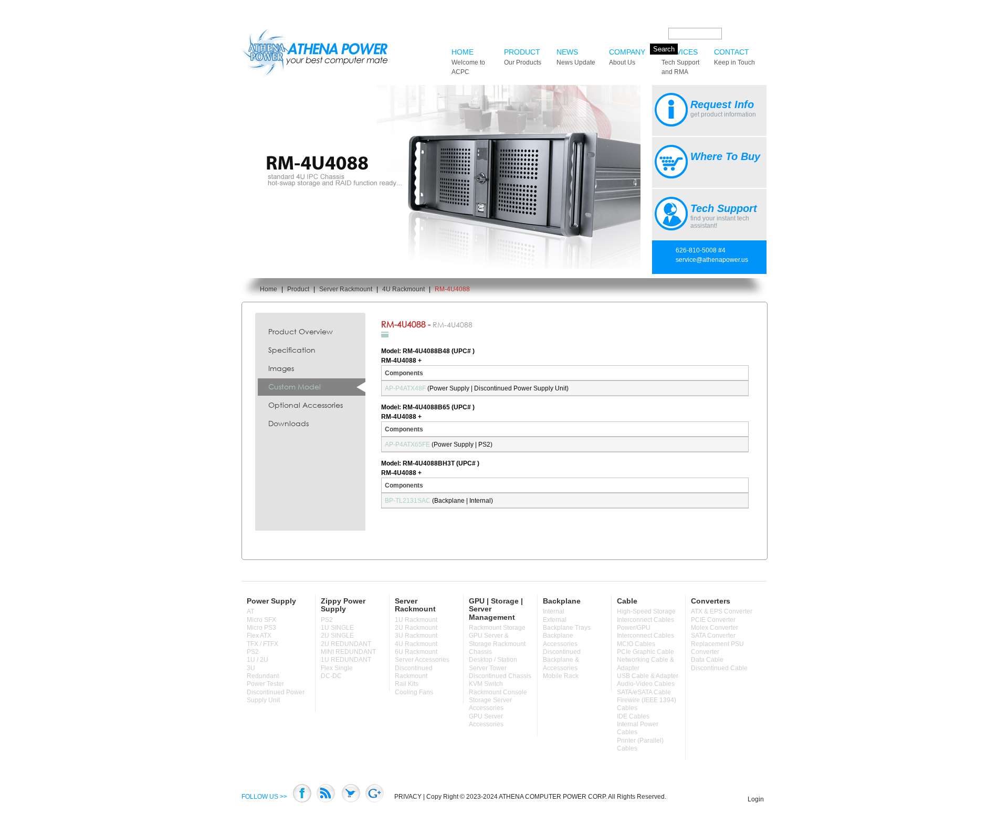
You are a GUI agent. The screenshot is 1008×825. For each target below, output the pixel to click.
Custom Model (294, 387)
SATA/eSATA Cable (644, 692)
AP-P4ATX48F (405, 388)
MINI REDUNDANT (348, 652)
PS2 (253, 652)
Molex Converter (714, 628)
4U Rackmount (403, 289)
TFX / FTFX (262, 644)
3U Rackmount (416, 635)
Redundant (263, 676)
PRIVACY (408, 796)
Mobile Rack (561, 676)
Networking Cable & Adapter (645, 664)
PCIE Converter (713, 620)
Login (756, 799)
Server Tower (488, 668)
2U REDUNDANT (346, 644)
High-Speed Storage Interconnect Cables (646, 615)
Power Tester (265, 684)
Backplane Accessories (560, 639)
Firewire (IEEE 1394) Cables (646, 704)
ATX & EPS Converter (721, 611)
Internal (553, 611)
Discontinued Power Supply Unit (275, 696)
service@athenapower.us (712, 259)
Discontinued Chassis (500, 676)
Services (680, 62)
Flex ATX (259, 635)
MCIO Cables (636, 644)
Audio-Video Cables (646, 684)
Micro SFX (261, 620)
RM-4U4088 (452, 289)
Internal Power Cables (637, 728)
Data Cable (707, 660)
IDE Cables (633, 716)
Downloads (288, 423)
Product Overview (300, 331)
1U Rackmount (416, 620)
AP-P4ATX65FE (407, 444)
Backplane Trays (567, 628)
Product (522, 57)
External (554, 620)
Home (468, 62)
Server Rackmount (345, 289)
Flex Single (337, 668)
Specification (292, 350)
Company (627, 57)
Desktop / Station (493, 660)
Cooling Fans (414, 692)
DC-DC (331, 676)
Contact (734, 57)
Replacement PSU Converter (717, 648)
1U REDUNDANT (346, 660)
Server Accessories (422, 660)
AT (250, 611)
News (575, 57)
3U (251, 668)
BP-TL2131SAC (407, 500)
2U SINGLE (337, 635)
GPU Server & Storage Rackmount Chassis (497, 643)
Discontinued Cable (719, 668)
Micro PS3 (261, 628)
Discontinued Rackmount (414, 672)
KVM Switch (486, 684)
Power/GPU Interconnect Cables (645, 632)
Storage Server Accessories (490, 704)
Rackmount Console (498, 692)
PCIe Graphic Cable (645, 652)
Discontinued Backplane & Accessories (562, 660)
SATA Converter (713, 635)
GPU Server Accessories (486, 720)
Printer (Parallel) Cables (640, 744)
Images (281, 368)
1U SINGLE (337, 628)
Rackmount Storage (497, 628)
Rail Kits (406, 684)
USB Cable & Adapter (647, 676)
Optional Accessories (305, 405)
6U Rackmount (416, 652)
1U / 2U (257, 660)
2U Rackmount (416, 628)
